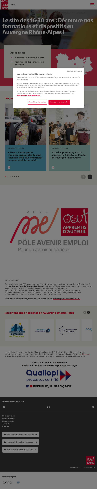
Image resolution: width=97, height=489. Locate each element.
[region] (48, 88)
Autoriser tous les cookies (59, 102)
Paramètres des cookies (37, 102)
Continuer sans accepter (74, 71)
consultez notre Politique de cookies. (28, 95)
